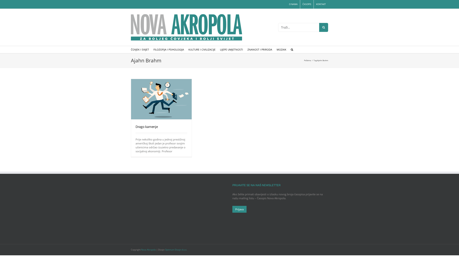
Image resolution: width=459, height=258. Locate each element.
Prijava (239, 209)
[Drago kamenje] (161, 99)
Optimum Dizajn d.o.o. (176, 249)
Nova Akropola (148, 249)
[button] (292, 49)
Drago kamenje (147, 127)
